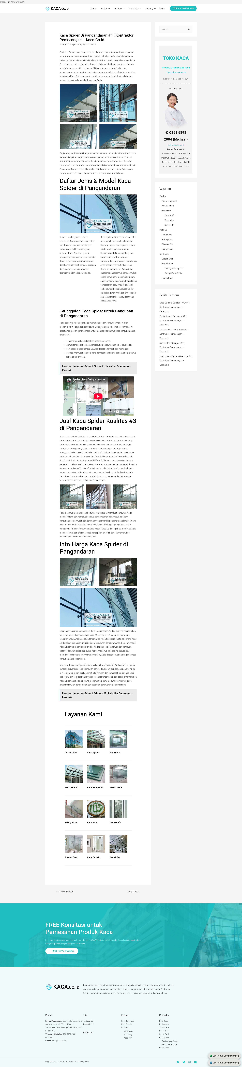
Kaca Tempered (95, 787)
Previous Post (64, 891)
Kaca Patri (92, 822)
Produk (104, 8)
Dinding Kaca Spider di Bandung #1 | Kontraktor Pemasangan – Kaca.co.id (175, 360)
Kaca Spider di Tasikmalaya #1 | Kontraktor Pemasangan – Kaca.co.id (173, 333)
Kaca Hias (166, 210)
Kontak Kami (88, 1024)
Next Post (134, 891)
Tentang (149, 8)
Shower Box (71, 857)
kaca (125, 72)
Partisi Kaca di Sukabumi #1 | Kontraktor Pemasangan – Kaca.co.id (172, 320)
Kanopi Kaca (71, 787)
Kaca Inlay (115, 857)
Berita (162, 8)
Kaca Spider (93, 752)
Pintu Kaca (115, 752)
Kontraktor (134, 8)
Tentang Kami (88, 1021)
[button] (61, 951)
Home (93, 8)
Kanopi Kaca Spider (69, 44)
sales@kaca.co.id (176, 145)
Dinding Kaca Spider (173, 268)
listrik (108, 532)
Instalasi (118, 8)
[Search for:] (175, 29)
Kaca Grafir (115, 822)
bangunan (110, 293)
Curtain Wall (71, 752)
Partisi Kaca (116, 787)
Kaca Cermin (93, 857)
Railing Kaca (71, 822)
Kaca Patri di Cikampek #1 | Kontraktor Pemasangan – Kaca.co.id (171, 347)
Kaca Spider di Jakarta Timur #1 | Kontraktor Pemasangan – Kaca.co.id (174, 307)
